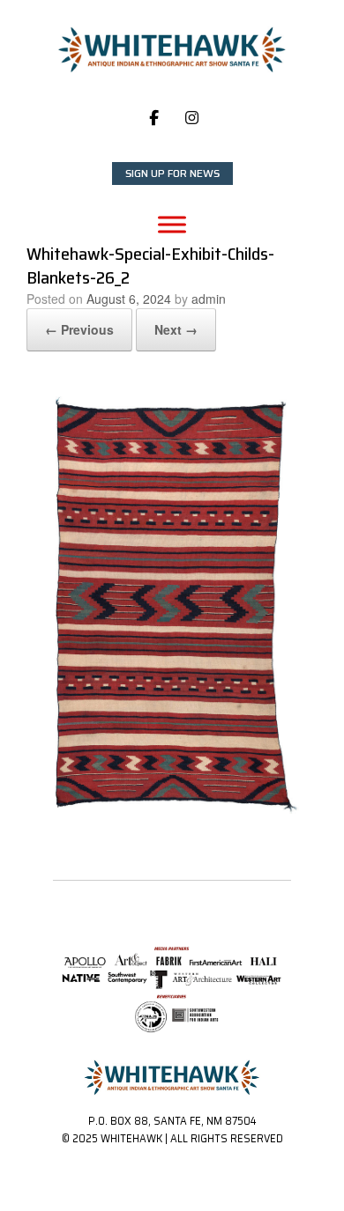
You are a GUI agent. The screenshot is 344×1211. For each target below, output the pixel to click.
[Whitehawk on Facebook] (154, 117)
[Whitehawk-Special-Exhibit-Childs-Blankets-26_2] (172, 819)
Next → (176, 329)
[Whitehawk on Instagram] (192, 117)
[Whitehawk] (172, 49)
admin (208, 298)
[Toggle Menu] (172, 224)
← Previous (79, 329)
